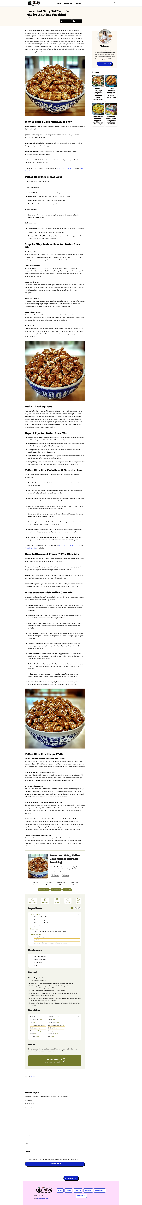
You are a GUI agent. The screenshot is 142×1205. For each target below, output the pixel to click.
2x (74, 908)
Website (27, 1151)
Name (27, 1136)
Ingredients (32, 902)
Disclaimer (88, 1190)
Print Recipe (78, 21)
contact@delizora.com (43, 1198)
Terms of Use (81, 1196)
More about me (104, 63)
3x (77, 908)
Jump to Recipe (66, 21)
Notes (78, 902)
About (60, 1190)
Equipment (45, 902)
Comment (28, 1108)
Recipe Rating (29, 1101)
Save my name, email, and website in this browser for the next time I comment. (53, 1159)
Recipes (78, 3)
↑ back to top (71, 1178)
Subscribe (68, 3)
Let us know (48, 1062)
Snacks (33, 1077)
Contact (68, 1190)
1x (71, 908)
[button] (79, 914)
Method (57, 902)
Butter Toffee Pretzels (64, 168)
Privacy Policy (99, 1190)
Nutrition (68, 902)
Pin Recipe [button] (65, 875)
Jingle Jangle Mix (30, 548)
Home (59, 3)
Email (27, 1144)
